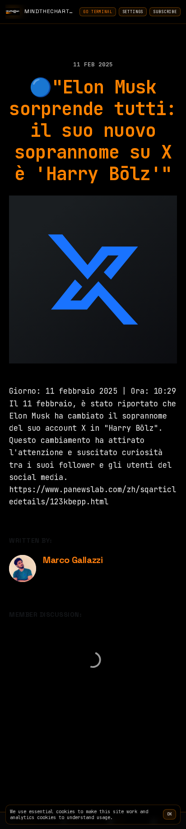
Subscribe (165, 11)
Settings (133, 11)
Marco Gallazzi (72, 560)
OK (169, 814)
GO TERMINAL (97, 11)
